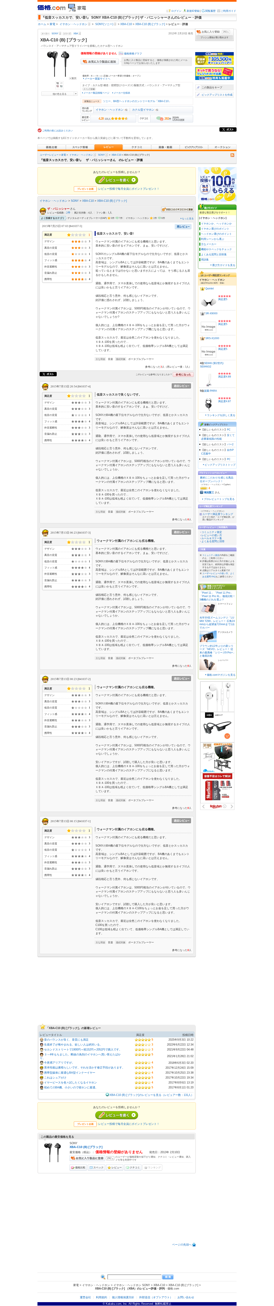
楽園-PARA (210, 390)
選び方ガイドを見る (223, 265)
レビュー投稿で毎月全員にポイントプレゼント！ (128, 188)
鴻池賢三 (209, 492)
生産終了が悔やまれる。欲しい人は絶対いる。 (73, 1044)
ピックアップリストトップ (220, 464)
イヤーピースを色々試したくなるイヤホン (70, 1082)
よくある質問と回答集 (214, 254)
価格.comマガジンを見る (221, 674)
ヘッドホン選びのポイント (216, 233)
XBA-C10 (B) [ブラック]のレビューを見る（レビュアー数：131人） (151, 1095)
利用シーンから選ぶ (212, 239)
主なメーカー (208, 244)
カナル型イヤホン (143, 109)
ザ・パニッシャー (58, 208)
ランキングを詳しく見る (221, 415)
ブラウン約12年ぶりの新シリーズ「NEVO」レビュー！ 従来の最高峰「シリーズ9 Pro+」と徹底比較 (217, 651)
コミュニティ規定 (211, 532)
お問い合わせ (185, 1297)
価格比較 (80, 1167)
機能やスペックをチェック (216, 249)
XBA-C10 (116, 154)
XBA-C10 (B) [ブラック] (112, 200)
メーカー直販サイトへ (97, 78)
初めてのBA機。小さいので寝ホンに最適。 (71, 1087)
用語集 (205, 259)
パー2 (230, 444)
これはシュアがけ (55, 1077)
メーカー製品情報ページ (96, 93)
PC (229, 429)
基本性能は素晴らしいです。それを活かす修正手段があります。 (84, 1067)
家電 (63, 154)
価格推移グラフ (133, 53)
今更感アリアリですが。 (59, 1062)
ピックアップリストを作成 (217, 94)
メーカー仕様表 (122, 93)
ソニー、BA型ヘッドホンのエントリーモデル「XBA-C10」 (137, 101)
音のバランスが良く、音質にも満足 (66, 1039)
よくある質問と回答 (213, 541)
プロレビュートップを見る (219, 499)
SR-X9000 (211, 313)
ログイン (176, 10)
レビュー (117, 1167)
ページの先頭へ (182, 1244)
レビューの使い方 (211, 535)
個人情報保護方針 (123, 1297)
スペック (98, 1167)
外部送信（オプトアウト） (156, 1297)
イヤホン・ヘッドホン (110, 109)
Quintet (209, 288)
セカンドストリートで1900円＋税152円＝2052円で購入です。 (83, 1049)
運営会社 (85, 1297)
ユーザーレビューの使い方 (215, 573)
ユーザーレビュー (49, 154)
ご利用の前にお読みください (57, 130)
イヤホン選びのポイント (215, 228)
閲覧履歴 (210, 10)
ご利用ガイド (228, 10)
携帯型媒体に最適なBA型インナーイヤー (69, 1072)
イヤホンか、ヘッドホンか (216, 223)
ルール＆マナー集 (211, 538)
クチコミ (135, 1167)
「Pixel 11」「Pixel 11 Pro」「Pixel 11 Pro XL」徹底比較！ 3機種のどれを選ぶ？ (217, 596)
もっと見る (188, 218)
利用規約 (101, 1297)
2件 (68, 212)
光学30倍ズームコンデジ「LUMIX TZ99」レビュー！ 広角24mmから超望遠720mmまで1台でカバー (217, 622)
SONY (101, 154)
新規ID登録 (193, 10)
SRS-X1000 (212, 338)
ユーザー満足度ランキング (217, 514)
